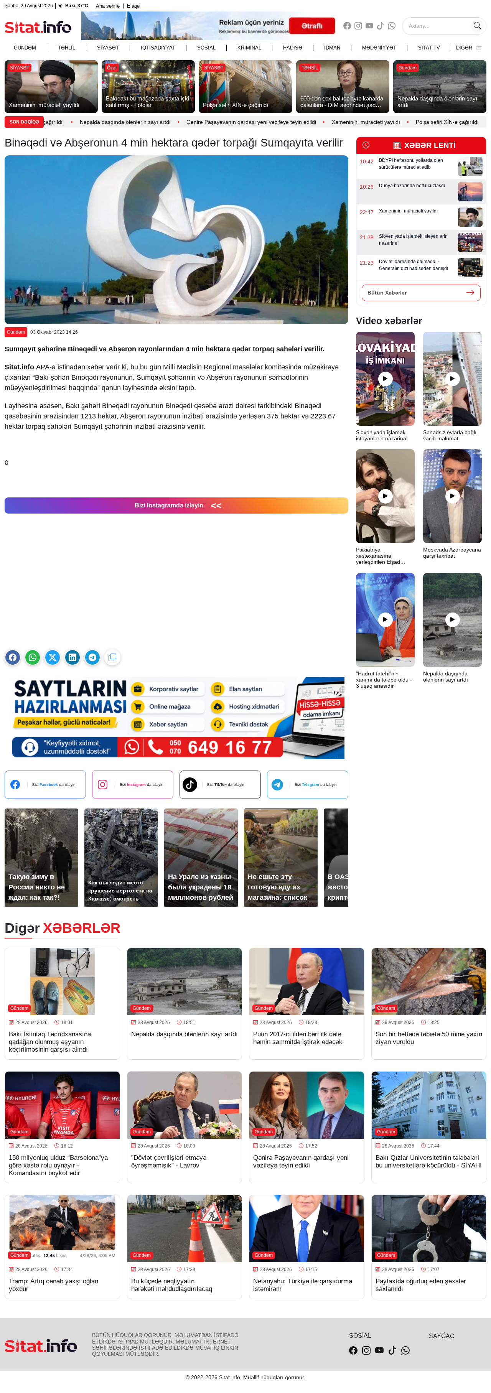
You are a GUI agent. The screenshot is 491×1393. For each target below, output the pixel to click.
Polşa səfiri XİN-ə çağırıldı (426, 122)
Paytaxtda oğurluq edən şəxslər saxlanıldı (421, 1285)
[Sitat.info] (38, 25)
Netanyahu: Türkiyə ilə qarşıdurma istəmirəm (302, 1285)
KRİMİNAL (249, 48)
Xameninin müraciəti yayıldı (344, 122)
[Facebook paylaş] (13, 657)
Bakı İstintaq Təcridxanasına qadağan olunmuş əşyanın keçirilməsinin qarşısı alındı (50, 1042)
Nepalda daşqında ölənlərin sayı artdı (103, 122)
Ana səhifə (108, 6)
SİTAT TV (429, 48)
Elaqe (133, 6)
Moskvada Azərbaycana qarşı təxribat (452, 553)
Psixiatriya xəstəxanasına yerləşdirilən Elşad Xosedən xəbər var (379, 556)
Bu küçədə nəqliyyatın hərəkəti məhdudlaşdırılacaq (171, 1285)
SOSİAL (206, 48)
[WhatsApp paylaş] (33, 657)
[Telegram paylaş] (92, 657)
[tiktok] (380, 26)
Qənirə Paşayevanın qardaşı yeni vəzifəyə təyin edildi (230, 122)
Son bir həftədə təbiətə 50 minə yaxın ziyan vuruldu (429, 1038)
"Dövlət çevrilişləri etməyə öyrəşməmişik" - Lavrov (168, 1161)
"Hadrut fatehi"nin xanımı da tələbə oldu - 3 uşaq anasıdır (384, 679)
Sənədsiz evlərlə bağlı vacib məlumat (449, 435)
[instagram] (358, 26)
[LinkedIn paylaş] (72, 657)
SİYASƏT (108, 48)
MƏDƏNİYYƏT (379, 48)
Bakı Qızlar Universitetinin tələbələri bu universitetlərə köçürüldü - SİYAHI (429, 1161)
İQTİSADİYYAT (158, 48)
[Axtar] (477, 26)
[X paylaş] (52, 657)
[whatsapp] (391, 26)
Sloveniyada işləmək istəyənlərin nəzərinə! (382, 435)
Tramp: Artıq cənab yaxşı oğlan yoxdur (53, 1285)
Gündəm (25, 48)
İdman (332, 48)
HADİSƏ (292, 48)
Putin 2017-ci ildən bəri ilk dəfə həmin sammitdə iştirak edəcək (298, 1038)
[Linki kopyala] (112, 657)
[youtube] (369, 26)
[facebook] (347, 26)
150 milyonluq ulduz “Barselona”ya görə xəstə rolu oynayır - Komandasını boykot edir (58, 1165)
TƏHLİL (66, 48)
